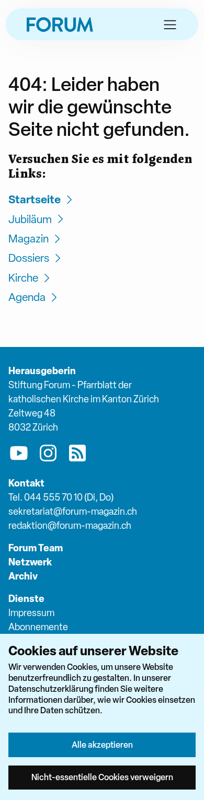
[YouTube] (18, 455)
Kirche (23, 278)
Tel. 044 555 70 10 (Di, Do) (61, 497)
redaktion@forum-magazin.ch (69, 525)
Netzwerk (30, 562)
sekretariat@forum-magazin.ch (72, 511)
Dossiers (28, 258)
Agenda (27, 297)
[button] (170, 24)
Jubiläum (30, 219)
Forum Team (35, 547)
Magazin (28, 238)
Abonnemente (38, 627)
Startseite (34, 199)
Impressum (31, 613)
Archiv (23, 576)
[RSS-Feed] (77, 455)
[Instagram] (48, 455)
